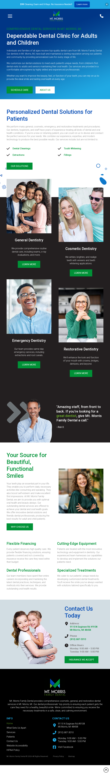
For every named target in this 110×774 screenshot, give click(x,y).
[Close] (107, 4)
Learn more (82, 4)
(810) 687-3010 (78, 639)
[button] (10, 16)
